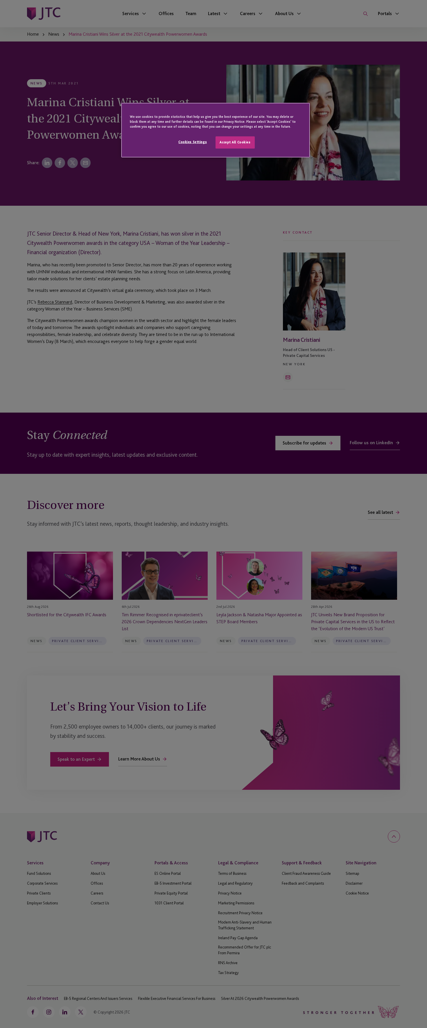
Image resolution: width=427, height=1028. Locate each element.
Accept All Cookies (235, 142)
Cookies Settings (192, 142)
